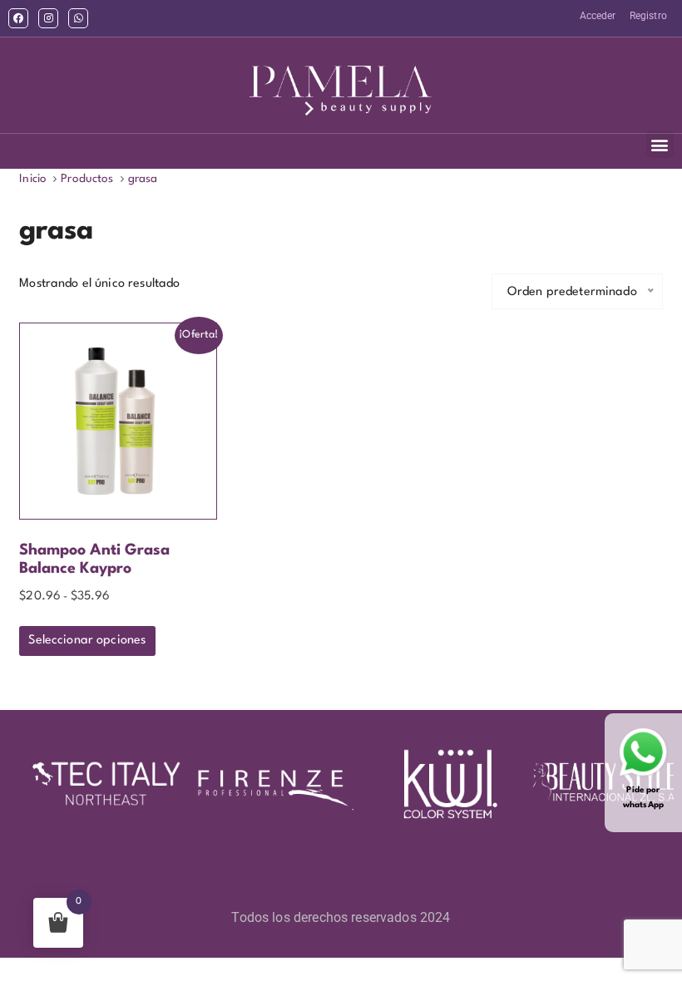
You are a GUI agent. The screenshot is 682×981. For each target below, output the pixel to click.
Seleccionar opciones (87, 640)
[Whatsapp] (78, 18)
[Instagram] (48, 18)
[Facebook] (18, 18)
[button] (660, 144)
